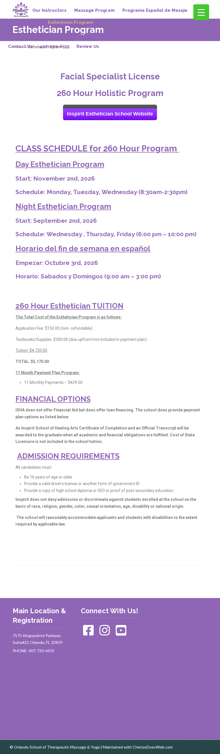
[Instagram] (105, 633)
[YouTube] (121, 633)
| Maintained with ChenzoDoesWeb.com (137, 747)
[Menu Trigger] (201, 12)
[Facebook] (88, 633)
